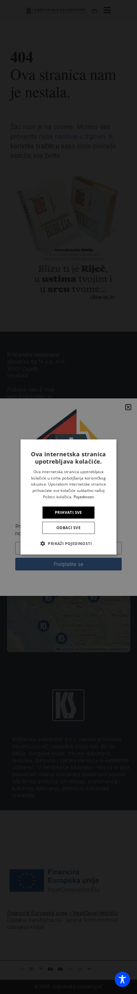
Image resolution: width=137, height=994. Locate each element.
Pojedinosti (84, 497)
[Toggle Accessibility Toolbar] (122, 979)
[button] (68, 543)
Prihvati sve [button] (68, 512)
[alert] (68, 497)
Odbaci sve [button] (68, 527)
